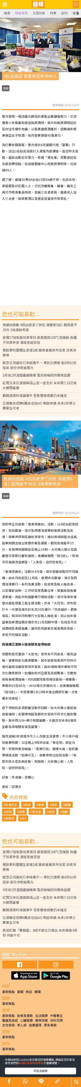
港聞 (5, 88)
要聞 (20, 991)
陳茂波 (36, 812)
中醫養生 (56, 1015)
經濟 (28, 805)
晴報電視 (21, 13)
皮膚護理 (35, 1025)
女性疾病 (8, 1025)
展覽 (68, 805)
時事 (53, 13)
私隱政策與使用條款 (31, 1063)
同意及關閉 (40, 1071)
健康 (7, 13)
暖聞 (37, 991)
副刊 (64, 13)
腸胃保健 (41, 1020)
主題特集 (39, 13)
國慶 (65, 812)
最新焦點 (8, 991)
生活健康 (41, 1015)
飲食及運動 (25, 1015)
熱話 (29, 991)
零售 (41, 805)
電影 (54, 805)
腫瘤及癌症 (10, 1020)
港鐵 (22, 812)
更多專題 (50, 1025)
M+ (24, 818)
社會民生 (11, 805)
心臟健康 (26, 1020)
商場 (8, 812)
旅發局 (10, 818)
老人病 (22, 1025)
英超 (51, 812)
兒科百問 (56, 1020)
